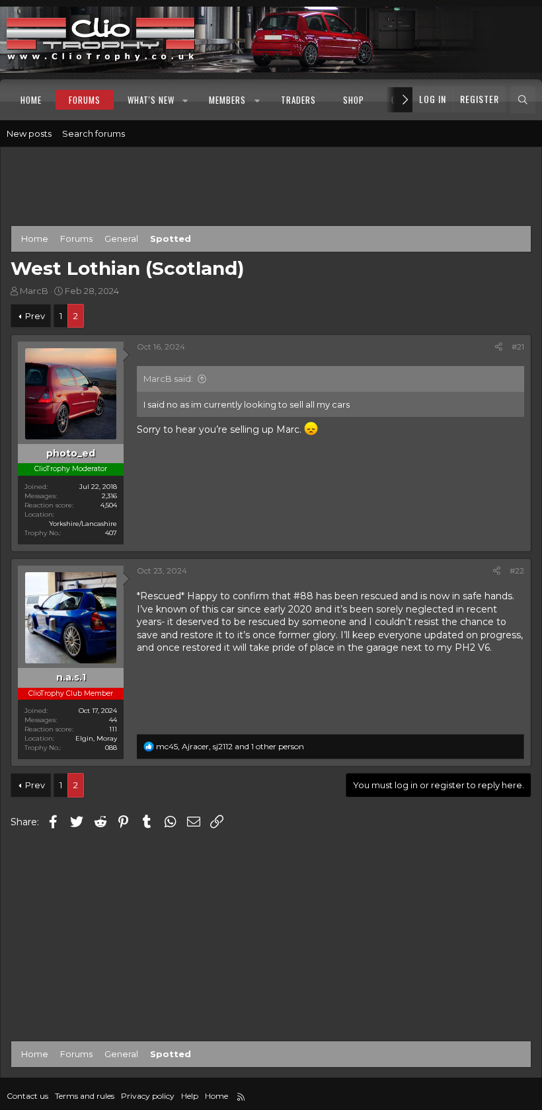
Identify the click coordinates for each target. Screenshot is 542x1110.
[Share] (498, 347)
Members (227, 99)
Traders (298, 99)
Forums (84, 99)
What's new (151, 99)
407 (111, 533)
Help (189, 1096)
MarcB (34, 290)
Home (31, 99)
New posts (29, 133)
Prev (35, 316)
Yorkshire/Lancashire (83, 523)
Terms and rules (84, 1096)
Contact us (27, 1096)
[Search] (522, 100)
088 (111, 747)
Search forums (93, 133)
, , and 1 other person (230, 746)
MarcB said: (168, 378)
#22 (517, 570)
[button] (186, 99)
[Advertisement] (271, 189)
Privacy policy (147, 1096)
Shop (353, 99)
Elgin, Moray (96, 738)
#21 (518, 347)
